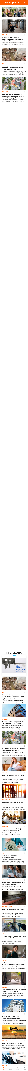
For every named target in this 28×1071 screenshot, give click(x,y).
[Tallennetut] (25, 2)
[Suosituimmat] (21, 2)
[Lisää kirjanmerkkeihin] (25, 35)
